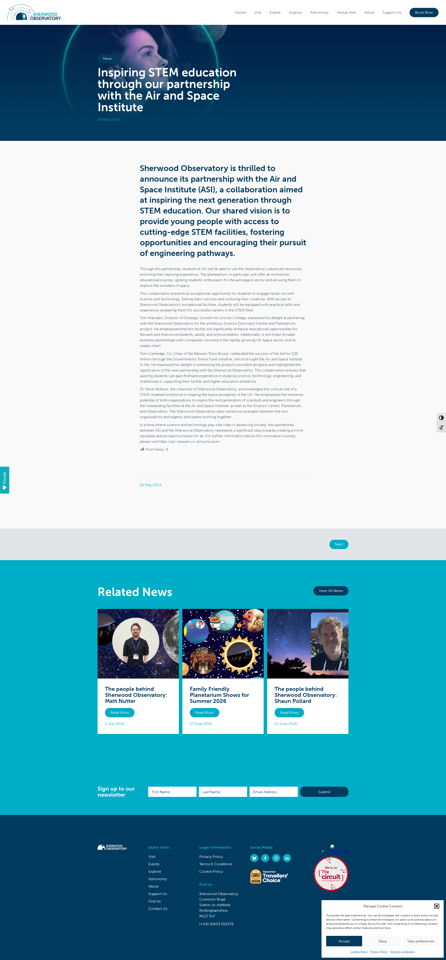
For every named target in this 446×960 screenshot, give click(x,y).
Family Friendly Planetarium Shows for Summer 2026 (219, 695)
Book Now (424, 12)
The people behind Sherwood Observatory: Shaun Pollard (306, 695)
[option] (223, 83)
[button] (436, 906)
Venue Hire (346, 12)
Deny (383, 941)
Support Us (392, 12)
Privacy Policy (379, 951)
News (107, 58)
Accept (344, 941)
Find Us (154, 901)
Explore (295, 12)
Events (275, 12)
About (369, 12)
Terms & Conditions (402, 951)
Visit (257, 12)
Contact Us (157, 908)
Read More (120, 712)
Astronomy (319, 12)
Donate (5, 478)
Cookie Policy (359, 951)
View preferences (420, 941)
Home (240, 12)
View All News (331, 590)
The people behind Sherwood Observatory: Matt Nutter (136, 695)
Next (339, 544)
